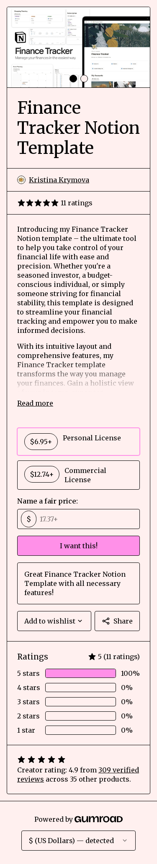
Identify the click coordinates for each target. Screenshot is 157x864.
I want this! (79, 546)
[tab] (73, 78)
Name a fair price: (47, 501)
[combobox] (54, 621)
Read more (35, 403)
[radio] (78, 441)
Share (123, 621)
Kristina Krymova (59, 180)
